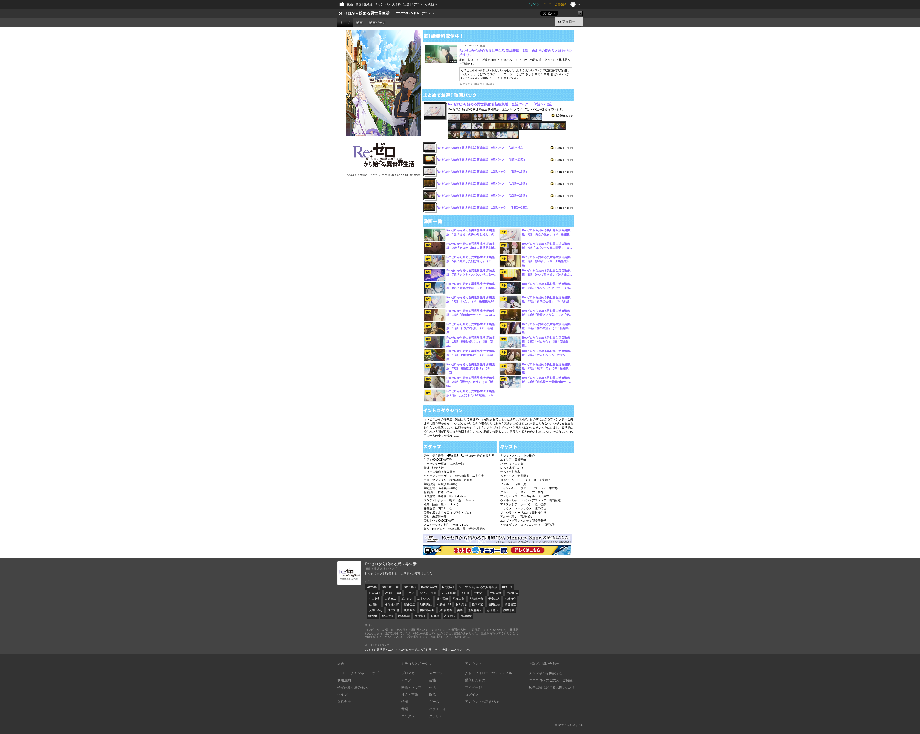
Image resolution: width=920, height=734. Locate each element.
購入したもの (475, 680)
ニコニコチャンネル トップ (358, 673)
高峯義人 (450, 616)
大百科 (396, 4)
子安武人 (494, 598)
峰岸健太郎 (392, 604)
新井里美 (409, 604)
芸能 (432, 680)
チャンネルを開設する (546, 673)
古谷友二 (390, 598)
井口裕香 (496, 593)
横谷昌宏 (510, 604)
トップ (345, 22)
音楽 (404, 709)
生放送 (368, 4)
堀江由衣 (458, 598)
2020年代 (409, 587)
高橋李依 (466, 616)
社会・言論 (409, 694)
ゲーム (434, 702)
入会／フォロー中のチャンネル (488, 673)
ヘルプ (342, 694)
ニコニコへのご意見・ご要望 (551, 680)
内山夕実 (374, 598)
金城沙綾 (387, 616)
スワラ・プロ (428, 593)
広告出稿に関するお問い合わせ (552, 687)
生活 (432, 687)
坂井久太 (407, 598)
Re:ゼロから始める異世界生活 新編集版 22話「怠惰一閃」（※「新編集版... (546, 368)
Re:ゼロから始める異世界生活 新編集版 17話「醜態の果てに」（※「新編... (470, 341)
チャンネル (382, 4)
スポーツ (436, 673)
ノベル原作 (448, 593)
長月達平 (420, 616)
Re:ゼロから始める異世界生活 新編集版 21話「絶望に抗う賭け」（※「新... (470, 368)
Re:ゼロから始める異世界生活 (363, 13)
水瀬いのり (375, 610)
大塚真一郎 (476, 598)
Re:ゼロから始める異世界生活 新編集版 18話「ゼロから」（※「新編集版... (546, 341)
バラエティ (437, 709)
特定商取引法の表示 (352, 687)
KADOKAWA (429, 587)
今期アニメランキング (456, 649)
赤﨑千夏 (509, 610)
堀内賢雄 (442, 598)
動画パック (377, 22)
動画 (350, 4)
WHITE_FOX (393, 593)
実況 (406, 4)
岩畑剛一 (374, 604)
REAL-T (507, 587)
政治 (432, 694)
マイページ (473, 687)
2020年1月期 (390, 587)
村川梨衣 (461, 604)
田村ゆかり (427, 610)
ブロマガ (408, 673)
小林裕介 (510, 598)
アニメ (426, 13)
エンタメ (408, 716)
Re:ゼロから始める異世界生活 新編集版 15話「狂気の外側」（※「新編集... (470, 328)
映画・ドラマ (411, 687)
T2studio (374, 593)
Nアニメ (417, 4)
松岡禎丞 (477, 604)
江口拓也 (393, 610)
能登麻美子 (475, 610)
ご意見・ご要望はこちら (416, 573)
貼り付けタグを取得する (381, 573)
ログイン (534, 4)
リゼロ (464, 593)
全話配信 (512, 593)
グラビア (436, 716)
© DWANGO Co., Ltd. (569, 725)
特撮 (404, 702)
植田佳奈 (494, 604)
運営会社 (344, 702)
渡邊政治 (409, 610)
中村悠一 (479, 593)
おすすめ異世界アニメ (379, 649)
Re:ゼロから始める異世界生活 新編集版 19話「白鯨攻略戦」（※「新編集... (470, 355)
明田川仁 (426, 604)
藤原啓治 (492, 610)
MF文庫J (448, 587)
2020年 (372, 587)
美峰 (460, 610)
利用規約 (344, 680)
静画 (358, 4)
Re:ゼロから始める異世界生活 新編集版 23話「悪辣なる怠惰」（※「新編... (470, 382)
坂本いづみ (424, 598)
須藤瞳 (435, 616)
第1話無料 (445, 610)
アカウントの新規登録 (482, 702)
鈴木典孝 (404, 616)
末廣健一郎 (444, 604)
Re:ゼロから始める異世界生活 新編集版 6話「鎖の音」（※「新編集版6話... (546, 261)
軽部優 (372, 616)
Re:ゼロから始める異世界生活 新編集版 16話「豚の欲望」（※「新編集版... (546, 328)
